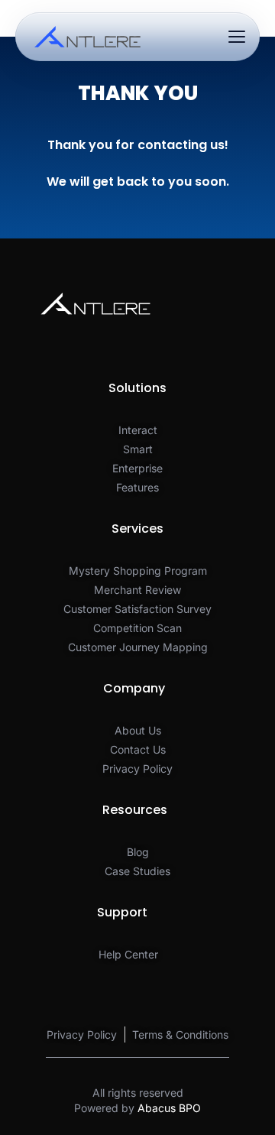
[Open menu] (237, 36)
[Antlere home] (87, 36)
